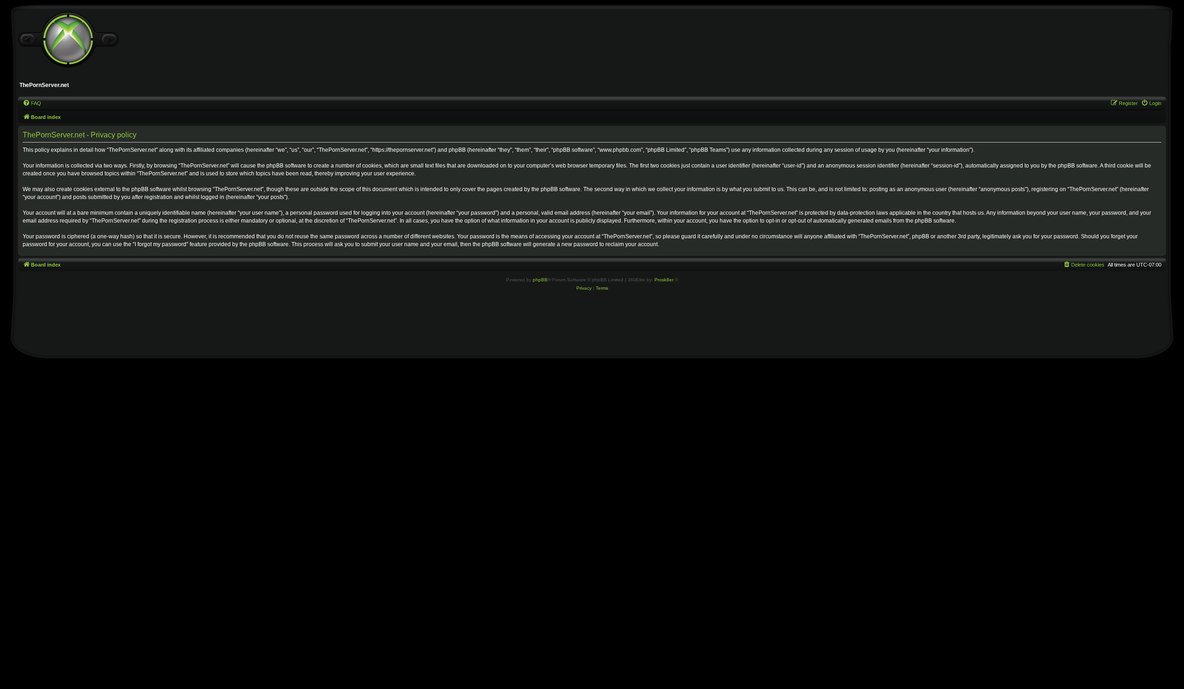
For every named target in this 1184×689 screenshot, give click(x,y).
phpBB (540, 279)
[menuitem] (32, 103)
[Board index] (68, 40)
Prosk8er (663, 279)
